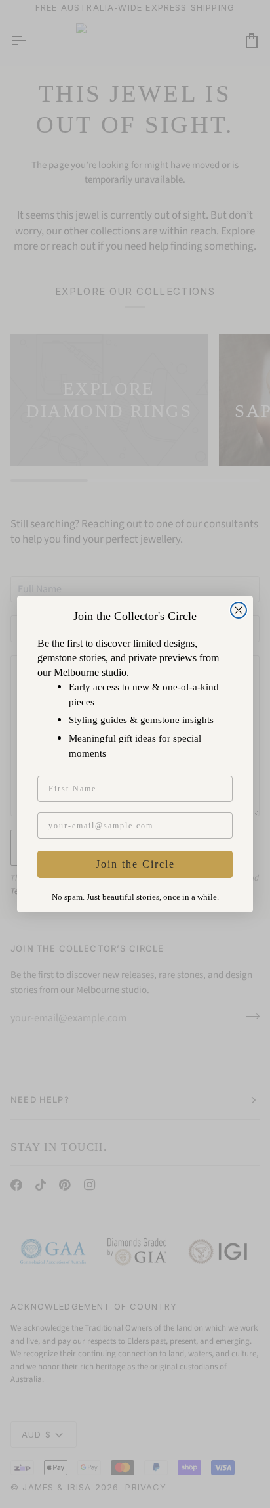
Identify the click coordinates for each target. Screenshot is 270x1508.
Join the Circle (135, 864)
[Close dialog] (238, 610)
